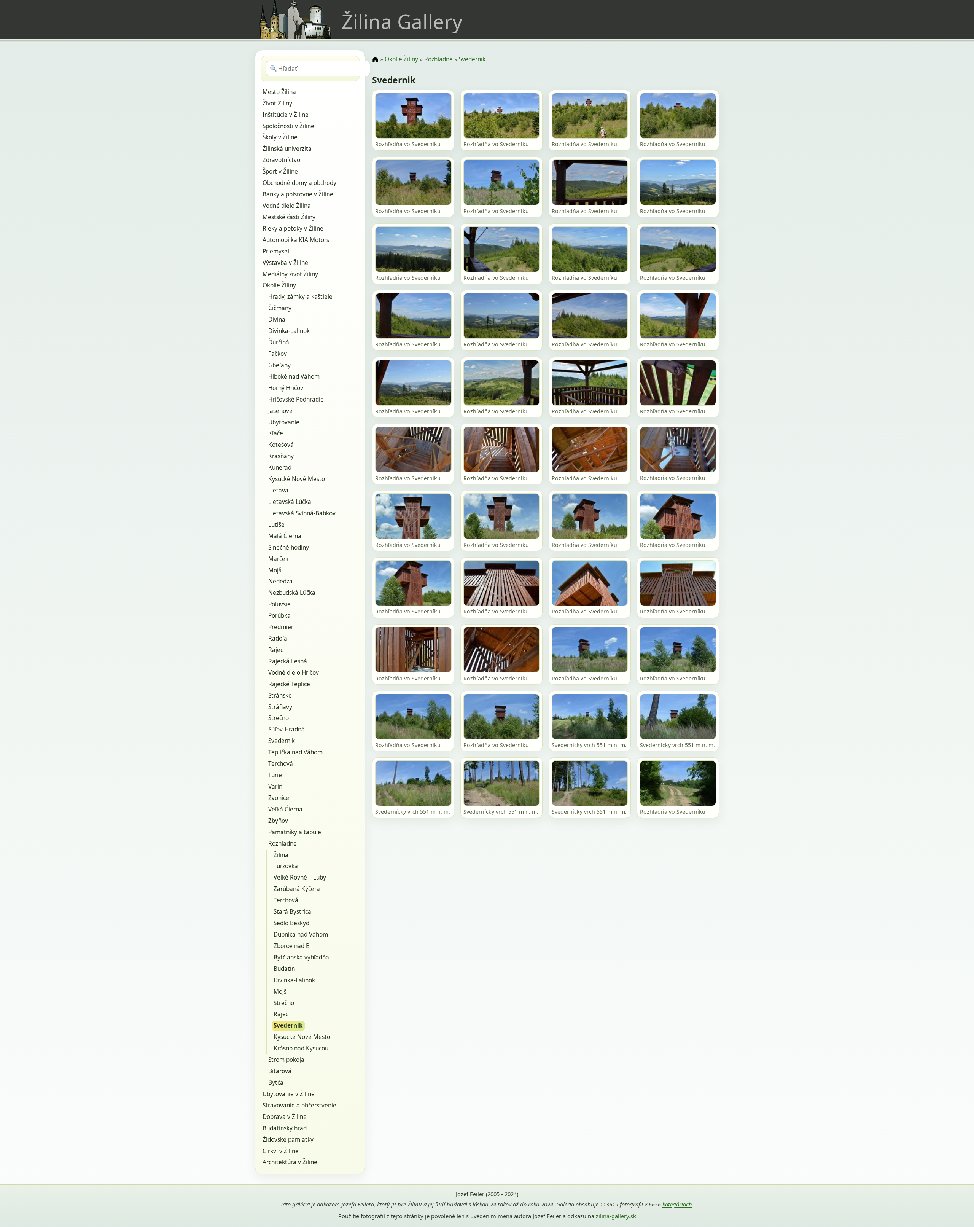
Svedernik (281, 741)
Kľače (275, 433)
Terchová (280, 764)
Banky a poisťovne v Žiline (298, 194)
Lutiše (276, 525)
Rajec (275, 650)
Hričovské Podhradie (296, 399)
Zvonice (278, 798)
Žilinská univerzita (287, 149)
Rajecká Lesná (287, 661)
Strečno (278, 718)
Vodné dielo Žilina (287, 206)
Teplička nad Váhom (295, 752)
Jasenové (280, 411)
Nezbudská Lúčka (291, 593)
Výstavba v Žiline (285, 263)
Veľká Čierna (285, 809)
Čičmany (279, 308)
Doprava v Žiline (285, 1117)
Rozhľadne (282, 844)
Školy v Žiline (280, 137)
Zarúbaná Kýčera (297, 889)
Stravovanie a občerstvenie (299, 1105)
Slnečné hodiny (288, 547)
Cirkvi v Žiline (281, 1151)
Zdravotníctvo (281, 160)
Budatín (284, 969)
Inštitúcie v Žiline (286, 115)
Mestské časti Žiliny (289, 217)
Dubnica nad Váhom (301, 935)
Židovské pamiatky (288, 1140)
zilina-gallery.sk (616, 1216)
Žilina (281, 855)
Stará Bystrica (292, 912)
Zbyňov (278, 821)
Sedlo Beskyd (291, 923)
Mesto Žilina (279, 92)
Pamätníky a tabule (294, 832)
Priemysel (276, 251)
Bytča (275, 1083)
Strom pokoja (286, 1060)
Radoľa (277, 638)
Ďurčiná (278, 342)
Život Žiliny (277, 103)
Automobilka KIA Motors (296, 240)
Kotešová (281, 445)
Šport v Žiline (280, 171)
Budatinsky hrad (285, 1128)
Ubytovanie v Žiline (289, 1094)
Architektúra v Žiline (290, 1162)
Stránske (280, 696)
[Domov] (375, 60)
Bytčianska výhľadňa (301, 957)
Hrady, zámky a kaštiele (300, 297)
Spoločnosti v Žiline (288, 126)
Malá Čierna (284, 536)
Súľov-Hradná (286, 729)
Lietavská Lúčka (289, 502)
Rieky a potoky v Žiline (293, 229)
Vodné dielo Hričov (293, 673)
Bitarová (279, 1071)
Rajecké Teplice (289, 684)
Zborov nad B (292, 946)
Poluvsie (279, 604)
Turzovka (286, 866)
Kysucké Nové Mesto (296, 479)
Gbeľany (279, 365)
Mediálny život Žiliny (290, 274)
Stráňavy (280, 707)
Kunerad (279, 468)
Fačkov (277, 354)
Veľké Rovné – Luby (300, 877)
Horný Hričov (285, 388)
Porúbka (279, 616)
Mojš (274, 570)
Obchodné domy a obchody (299, 183)
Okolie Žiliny (279, 285)
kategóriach (677, 1204)
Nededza (280, 581)
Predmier (280, 627)
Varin (275, 786)
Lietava (278, 490)
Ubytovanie (283, 422)
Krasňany (281, 456)
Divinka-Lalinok (289, 331)
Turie (275, 775)
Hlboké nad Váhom (294, 377)
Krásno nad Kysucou (301, 1048)
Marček (278, 559)
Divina (276, 319)
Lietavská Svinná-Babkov (302, 513)
